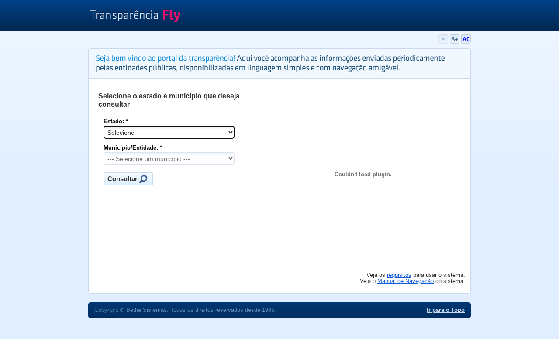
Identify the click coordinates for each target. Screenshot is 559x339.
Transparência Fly (135, 16)
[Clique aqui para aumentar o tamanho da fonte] (455, 42)
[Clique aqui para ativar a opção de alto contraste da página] (466, 42)
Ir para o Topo (446, 310)
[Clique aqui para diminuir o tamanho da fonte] (444, 42)
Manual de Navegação (405, 281)
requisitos (399, 275)
